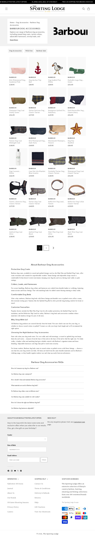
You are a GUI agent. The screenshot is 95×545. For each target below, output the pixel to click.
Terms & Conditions (42, 488)
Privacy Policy (13, 507)
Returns (38, 498)
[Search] (83, 8)
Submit (44, 460)
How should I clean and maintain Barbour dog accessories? (28, 380)
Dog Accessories (22, 22)
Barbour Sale (41, 51)
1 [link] (39, 248)
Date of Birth (11, 445)
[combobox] (26, 439)
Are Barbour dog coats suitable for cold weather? (25, 397)
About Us (10, 493)
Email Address (12, 455)
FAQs (36, 502)
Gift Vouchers (40, 507)
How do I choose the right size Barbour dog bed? (25, 402)
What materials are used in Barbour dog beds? (24, 385)
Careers (10, 512)
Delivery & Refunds (42, 493)
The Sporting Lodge (51, 534)
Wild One (29, 51)
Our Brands (11, 498)
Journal (10, 488)
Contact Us (39, 484)
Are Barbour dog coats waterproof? (21, 374)
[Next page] (53, 248)
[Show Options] (45, 439)
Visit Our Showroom (42, 512)
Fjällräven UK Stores (15, 484)
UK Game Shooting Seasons (18, 502)
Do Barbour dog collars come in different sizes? (25, 391)
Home (12, 22)
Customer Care (79, 422)
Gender (9, 435)
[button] (6, 8)
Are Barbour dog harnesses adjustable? (22, 408)
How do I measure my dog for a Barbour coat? (24, 368)
